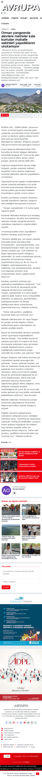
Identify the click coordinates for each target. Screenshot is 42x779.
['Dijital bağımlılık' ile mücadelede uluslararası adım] (31, 509)
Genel (13, 29)
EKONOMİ (34, 18)
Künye (33, 747)
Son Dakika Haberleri (11, 737)
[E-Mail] (14, 493)
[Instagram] (17, 722)
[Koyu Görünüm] (2, 13)
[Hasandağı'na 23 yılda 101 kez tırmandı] (31, 548)
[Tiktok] (28, 722)
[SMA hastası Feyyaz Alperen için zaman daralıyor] (31, 530)
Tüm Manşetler (9, 735)
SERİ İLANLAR (8, 747)
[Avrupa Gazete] (20, 7)
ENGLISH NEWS (8, 745)
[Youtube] (24, 722)
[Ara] (5, 13)
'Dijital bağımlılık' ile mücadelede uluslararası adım (30, 518)
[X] (10, 722)
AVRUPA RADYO (22, 747)
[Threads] (32, 722)
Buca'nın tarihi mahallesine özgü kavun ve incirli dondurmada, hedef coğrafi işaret (21, 775)
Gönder (6, 587)
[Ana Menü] (2, 2)
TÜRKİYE (14, 18)
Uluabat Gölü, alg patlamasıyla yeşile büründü (8, 538)
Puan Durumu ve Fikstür (12, 733)
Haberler (4, 29)
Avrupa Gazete (19, 489)
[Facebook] (6, 722)
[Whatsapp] (35, 722)
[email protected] (21, 718)
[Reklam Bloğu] (21, 620)
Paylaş (6, 115)
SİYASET (24, 18)
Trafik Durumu (9, 730)
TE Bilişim (26, 762)
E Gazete (5, 24)
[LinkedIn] (21, 722)
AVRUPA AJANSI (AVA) (25, 745)
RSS (7, 756)
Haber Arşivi (8, 739)
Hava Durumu (8, 728)
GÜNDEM (5, 18)
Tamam (38, 769)
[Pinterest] (13, 722)
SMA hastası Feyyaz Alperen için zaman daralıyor (29, 538)
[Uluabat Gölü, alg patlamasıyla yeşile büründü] (11, 530)
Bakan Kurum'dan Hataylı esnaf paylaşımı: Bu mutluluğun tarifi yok (11, 557)
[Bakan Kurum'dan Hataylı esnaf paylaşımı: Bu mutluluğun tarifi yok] (11, 548)
